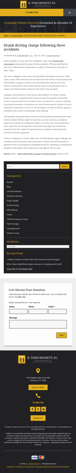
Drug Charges (12, 200)
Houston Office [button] (38, 387)
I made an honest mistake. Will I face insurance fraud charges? (33, 259)
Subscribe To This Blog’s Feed (19, 269)
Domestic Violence (14, 196)
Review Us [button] (38, 418)
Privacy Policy (29, 466)
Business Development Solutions (48, 466)
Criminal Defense (14, 191)
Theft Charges (13, 224)
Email (51, 306)
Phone (31, 306)
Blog (9, 187)
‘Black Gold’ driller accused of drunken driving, (37, 154)
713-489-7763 (32, 12)
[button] (69, 12)
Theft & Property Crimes (17, 219)
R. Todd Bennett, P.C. (24, 55)
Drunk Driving (53, 55)
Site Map (19, 466)
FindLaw (66, 466)
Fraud (9, 214)
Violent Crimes (13, 233)
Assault (10, 182)
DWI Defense (12, 210)
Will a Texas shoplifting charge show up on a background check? (34, 264)
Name (12, 306)
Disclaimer (11, 466)
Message (13, 317)
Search (64, 166)
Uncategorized (13, 228)
